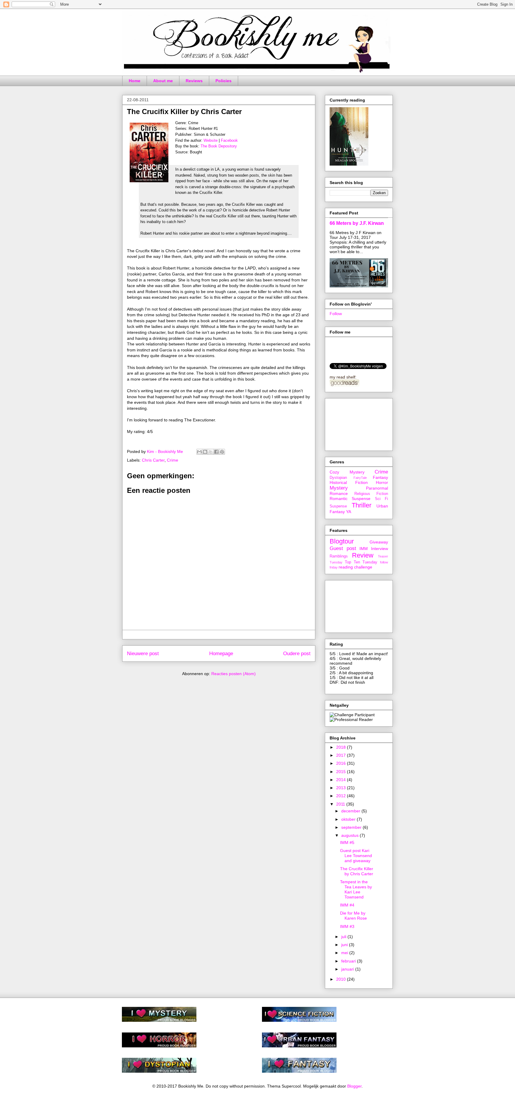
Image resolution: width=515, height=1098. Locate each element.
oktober (349, 819)
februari (349, 961)
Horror (382, 482)
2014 (341, 779)
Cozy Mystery (347, 472)
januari (348, 969)
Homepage (221, 653)
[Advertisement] (356, 423)
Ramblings (339, 556)
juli (344, 936)
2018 (341, 747)
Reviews (194, 80)
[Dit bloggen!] (205, 452)
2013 (341, 787)
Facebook (229, 140)
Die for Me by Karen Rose (353, 916)
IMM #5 (347, 842)
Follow (336, 313)
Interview (379, 548)
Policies (223, 80)
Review (362, 555)
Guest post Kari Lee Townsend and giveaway (356, 855)
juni (345, 944)
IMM (363, 548)
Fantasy (380, 477)
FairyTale (360, 477)
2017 (341, 755)
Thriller (361, 505)
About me (163, 80)
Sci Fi (381, 499)
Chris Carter (153, 460)
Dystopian (338, 478)
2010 (341, 979)
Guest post (343, 548)
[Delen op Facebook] (216, 452)
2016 (341, 763)
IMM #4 (347, 905)
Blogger (354, 1086)
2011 (341, 804)
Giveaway (379, 542)
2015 (341, 771)
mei (345, 952)
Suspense (338, 506)
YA (348, 511)
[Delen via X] (211, 452)
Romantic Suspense (350, 498)
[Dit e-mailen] (199, 452)
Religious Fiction (371, 494)
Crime (172, 460)
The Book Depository (219, 146)
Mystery (339, 488)
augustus (350, 835)
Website (211, 140)
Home (134, 80)
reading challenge (355, 567)
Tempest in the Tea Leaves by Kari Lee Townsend (356, 889)
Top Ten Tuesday (361, 562)
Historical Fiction (349, 482)
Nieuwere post (143, 653)
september (352, 827)
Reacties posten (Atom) (233, 673)
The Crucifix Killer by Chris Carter (356, 871)
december (351, 811)
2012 (341, 795)
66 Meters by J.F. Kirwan (357, 223)
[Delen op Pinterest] (222, 452)
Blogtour (342, 541)
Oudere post (297, 653)
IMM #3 (347, 926)
